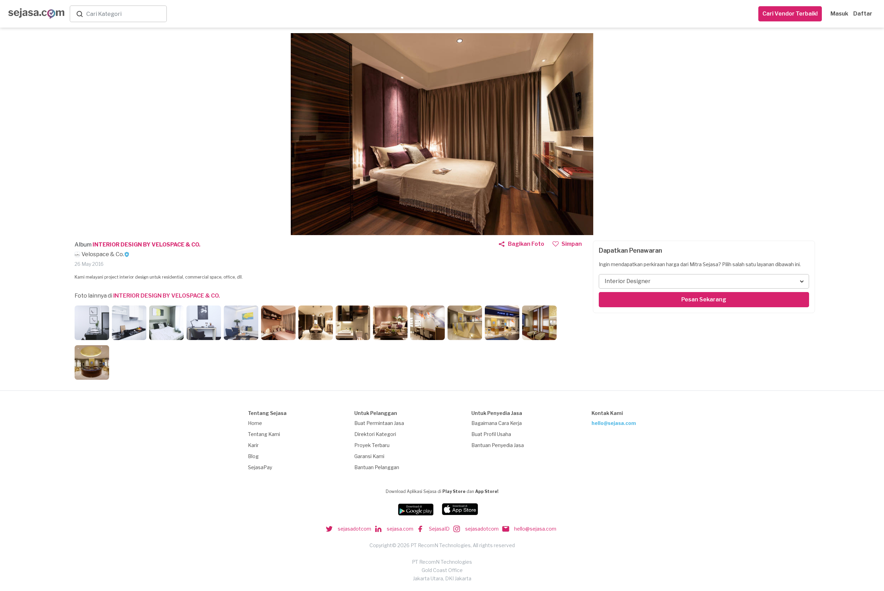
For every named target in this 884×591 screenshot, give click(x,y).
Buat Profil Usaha (491, 434)
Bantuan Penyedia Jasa (497, 445)
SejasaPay (260, 467)
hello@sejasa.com (614, 423)
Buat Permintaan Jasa (379, 423)
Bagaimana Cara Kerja (496, 423)
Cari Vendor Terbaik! (790, 13)
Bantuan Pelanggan (376, 467)
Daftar (862, 13)
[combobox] (125, 14)
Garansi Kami (369, 456)
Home (255, 423)
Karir (253, 445)
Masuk (839, 13)
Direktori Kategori (375, 434)
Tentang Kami (264, 434)
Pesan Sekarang (703, 299)
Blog (253, 456)
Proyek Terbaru (372, 445)
